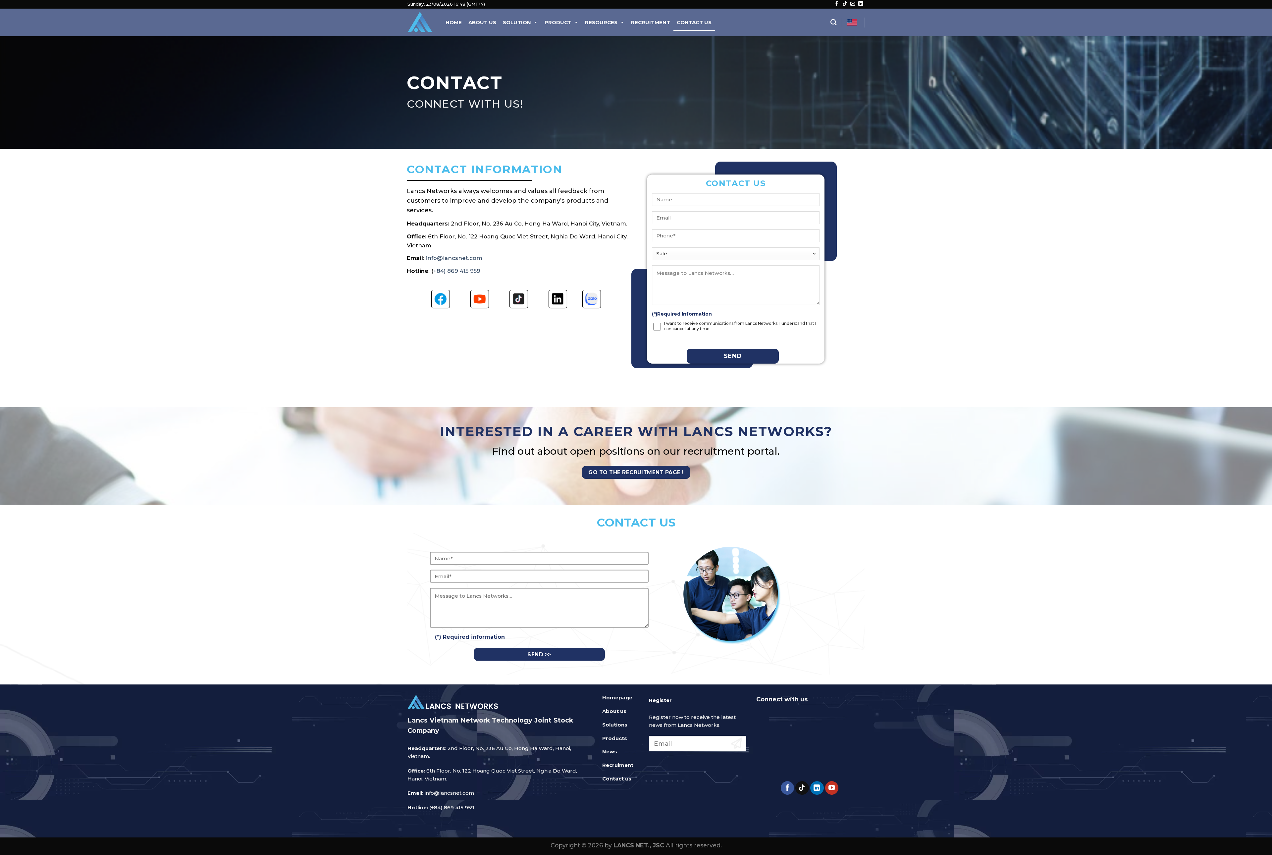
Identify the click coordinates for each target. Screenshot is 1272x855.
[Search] (833, 22)
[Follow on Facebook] (836, 4)
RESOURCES (601, 22)
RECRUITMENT (650, 22)
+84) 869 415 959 (456, 271)
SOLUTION (517, 22)
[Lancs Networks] (419, 22)
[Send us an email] (852, 4)
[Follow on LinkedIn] (860, 4)
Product (558, 22)
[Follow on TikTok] (844, 4)
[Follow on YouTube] (832, 788)
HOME (454, 22)
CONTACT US (694, 22)
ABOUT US (482, 22)
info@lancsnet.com (454, 258)
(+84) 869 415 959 (451, 807)
